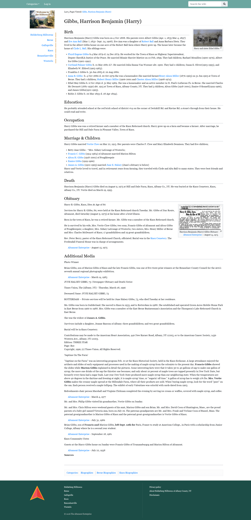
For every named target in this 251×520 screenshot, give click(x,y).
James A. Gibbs (76, 165)
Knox (50, 50)
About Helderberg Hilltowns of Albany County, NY (170, 491)
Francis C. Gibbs (76, 153)
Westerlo (48, 61)
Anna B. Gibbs (75, 76)
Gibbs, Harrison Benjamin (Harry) (96, 12)
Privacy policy (155, 487)
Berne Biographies (106, 472)
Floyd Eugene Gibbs (78, 54)
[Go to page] (224, 4)
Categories (32, 4)
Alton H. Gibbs (76, 157)
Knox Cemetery (158, 238)
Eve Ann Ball (75, 41)
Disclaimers (154, 495)
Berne (50, 40)
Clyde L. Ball (79, 48)
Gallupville (47, 45)
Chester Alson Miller (147, 79)
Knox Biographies (128, 472)
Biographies (87, 472)
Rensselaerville (45, 55)
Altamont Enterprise (192, 235)
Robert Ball (148, 41)
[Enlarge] (221, 48)
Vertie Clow (93, 144)
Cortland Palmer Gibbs (80, 64)
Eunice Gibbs (75, 161)
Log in (47, 4)
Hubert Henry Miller (108, 79)
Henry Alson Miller (169, 76)
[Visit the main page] (42, 19)
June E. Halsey (114, 165)
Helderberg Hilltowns (41, 34)
